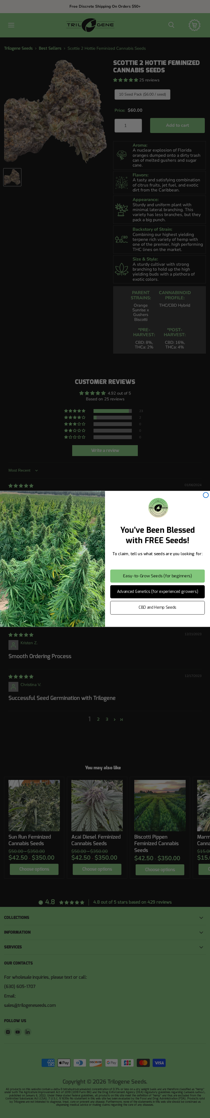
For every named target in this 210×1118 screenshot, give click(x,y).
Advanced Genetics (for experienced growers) (157, 591)
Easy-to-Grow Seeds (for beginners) (157, 576)
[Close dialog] (205, 495)
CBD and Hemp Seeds (157, 607)
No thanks (157, 622)
